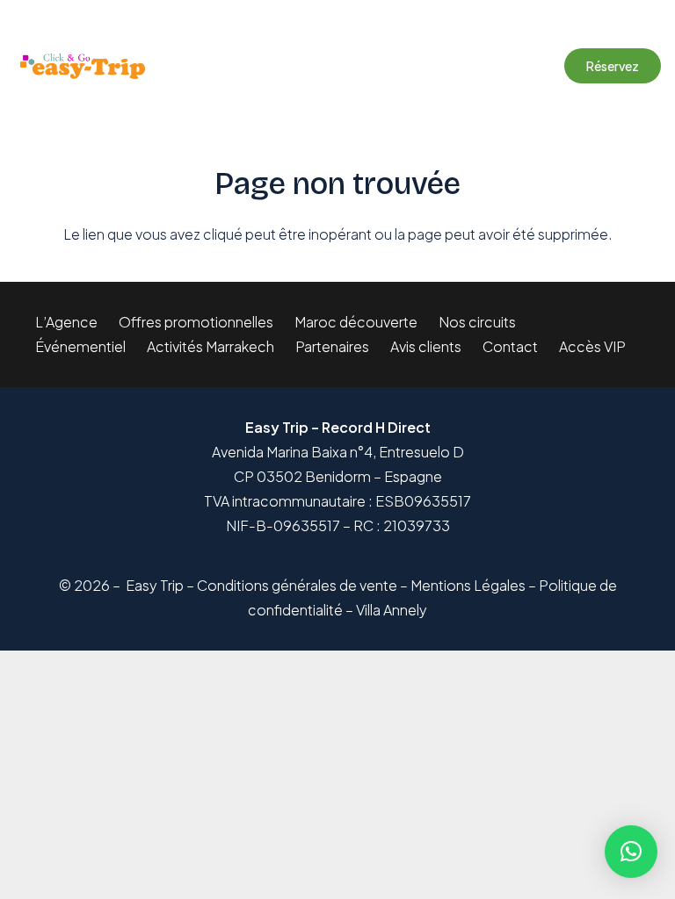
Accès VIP (592, 346)
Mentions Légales (468, 585)
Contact (510, 346)
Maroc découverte (355, 322)
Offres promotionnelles (196, 322)
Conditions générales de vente (297, 585)
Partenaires (332, 346)
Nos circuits (477, 322)
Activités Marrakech (210, 346)
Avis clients (425, 346)
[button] (357, 66)
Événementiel (80, 346)
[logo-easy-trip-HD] (82, 66)
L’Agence (66, 322)
